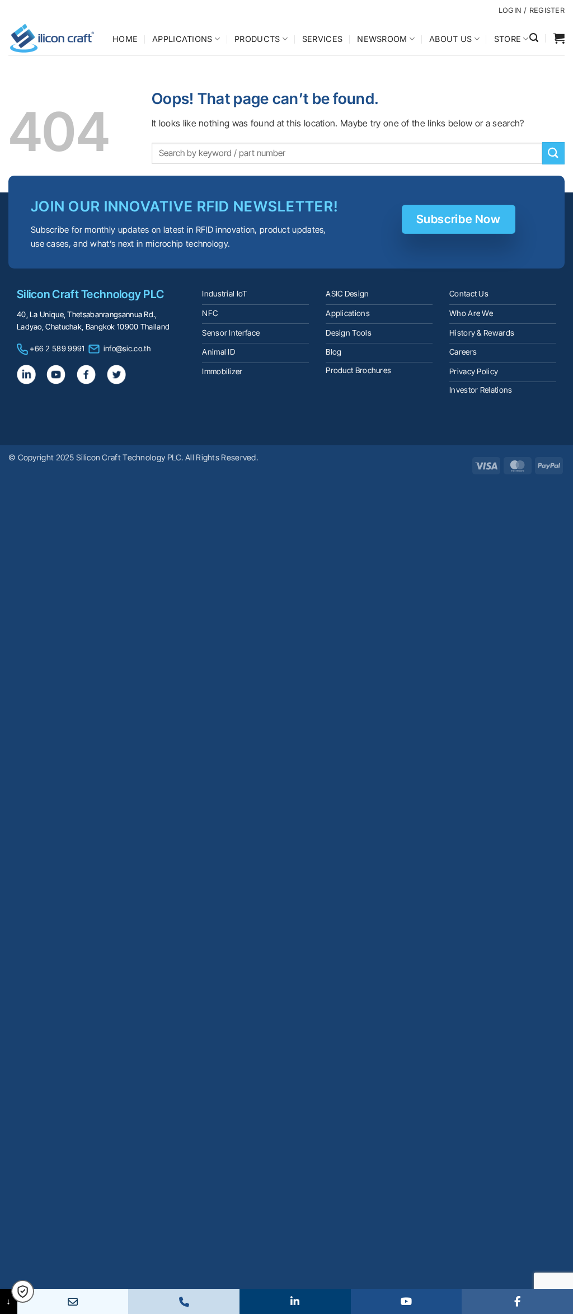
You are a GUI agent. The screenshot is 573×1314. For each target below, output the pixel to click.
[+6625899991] (183, 1301)
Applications (182, 39)
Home (125, 39)
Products (257, 39)
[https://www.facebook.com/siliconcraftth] (517, 1301)
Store (507, 39)
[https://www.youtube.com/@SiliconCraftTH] (406, 1301)
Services (322, 39)
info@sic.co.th (127, 348)
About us (450, 39)
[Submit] (553, 153)
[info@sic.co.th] (73, 1301)
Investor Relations (480, 389)
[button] (533, 38)
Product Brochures (358, 370)
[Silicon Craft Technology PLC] (52, 38)
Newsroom (382, 39)
